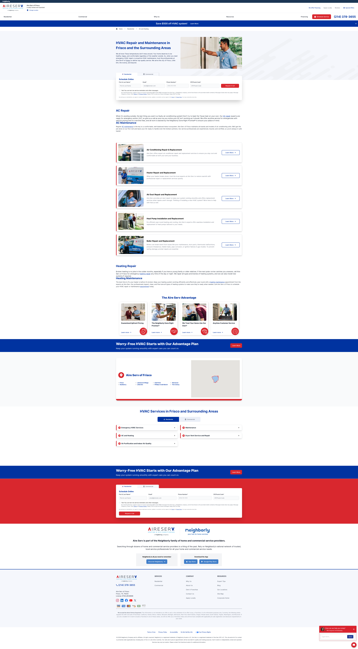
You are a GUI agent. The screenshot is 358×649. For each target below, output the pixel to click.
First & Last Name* (125, 82)
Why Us (188, 581)
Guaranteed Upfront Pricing (132, 323)
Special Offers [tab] (350, 8)
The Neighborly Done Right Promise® (162, 324)
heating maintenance (217, 282)
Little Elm (140, 384)
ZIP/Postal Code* (195, 82)
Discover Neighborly (155, 562)
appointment (144, 286)
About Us (189, 585)
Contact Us (190, 594)
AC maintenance (127, 126)
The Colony (175, 384)
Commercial (149, 74)
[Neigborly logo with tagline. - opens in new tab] (198, 531)
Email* (145, 82)
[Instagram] (117, 600)
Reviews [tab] (337, 8)
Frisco (128, 60)
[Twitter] (135, 600)
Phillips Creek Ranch (161, 384)
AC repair (226, 116)
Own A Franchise (192, 590)
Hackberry (123, 384)
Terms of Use (151, 632)
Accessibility (174, 632)
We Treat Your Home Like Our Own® (194, 324)
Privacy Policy (143, 94)
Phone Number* (171, 82)
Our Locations (222, 590)
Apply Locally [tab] (328, 8)
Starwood (175, 382)
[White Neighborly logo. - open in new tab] (6, 1)
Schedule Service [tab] (323, 17)
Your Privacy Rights (205, 632)
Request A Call (230, 86)
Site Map (220, 594)
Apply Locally (191, 598)
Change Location (33, 10)
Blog (218, 585)
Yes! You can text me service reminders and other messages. (139, 90)
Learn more (125, 332)
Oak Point (158, 382)
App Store (192, 562)
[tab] (156, 17)
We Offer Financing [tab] (314, 8)
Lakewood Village (142, 382)
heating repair (145, 274)
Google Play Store (210, 562)
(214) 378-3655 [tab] (345, 16)
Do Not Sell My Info (187, 632)
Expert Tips (221, 581)
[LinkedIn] (121, 600)
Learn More (229, 153)
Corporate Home (223, 598)
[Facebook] (126, 600)
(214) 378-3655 (126, 585)
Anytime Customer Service (224, 323)
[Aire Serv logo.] (13, 8)
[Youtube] (130, 600)
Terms (135, 94)
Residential (127, 74)
